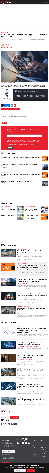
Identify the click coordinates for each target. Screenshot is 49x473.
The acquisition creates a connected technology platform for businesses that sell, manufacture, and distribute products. (31, 392)
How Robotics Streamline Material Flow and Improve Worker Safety (32, 400)
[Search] (43, 2)
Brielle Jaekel (8, 44)
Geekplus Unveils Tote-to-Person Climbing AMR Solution (15, 181)
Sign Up (10, 147)
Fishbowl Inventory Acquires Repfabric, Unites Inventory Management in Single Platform (30, 386)
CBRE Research (23, 283)
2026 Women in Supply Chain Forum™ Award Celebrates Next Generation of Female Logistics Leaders (32, 330)
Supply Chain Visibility (22, 382)
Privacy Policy (12, 145)
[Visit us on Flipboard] (12, 423)
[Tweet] (12, 105)
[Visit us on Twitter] (5, 423)
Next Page (14, 417)
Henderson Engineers (25, 297)
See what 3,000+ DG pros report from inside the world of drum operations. (20, 157)
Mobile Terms (38, 144)
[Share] (5, 105)
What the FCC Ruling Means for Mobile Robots (30, 371)
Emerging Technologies (6, 206)
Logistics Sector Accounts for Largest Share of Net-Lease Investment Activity (19, 165)
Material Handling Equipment (24, 249)
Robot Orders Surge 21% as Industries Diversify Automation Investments (30, 343)
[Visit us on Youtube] (15, 423)
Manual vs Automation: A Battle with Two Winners (7, 216)
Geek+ (21, 312)
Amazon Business (8, 47)
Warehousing (4, 32)
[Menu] (46, 2)
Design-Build (20, 277)
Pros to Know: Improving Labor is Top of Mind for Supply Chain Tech (31, 209)
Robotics (19, 368)
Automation (20, 341)
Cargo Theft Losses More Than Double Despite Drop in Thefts (30, 356)
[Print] (2, 105)
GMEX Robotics (23, 403)
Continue (31, 470)
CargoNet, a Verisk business (26, 359)
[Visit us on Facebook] (2, 423)
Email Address (10, 133)
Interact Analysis (24, 254)
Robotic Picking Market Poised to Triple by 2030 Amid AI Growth (31, 252)
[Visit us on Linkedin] (9, 423)
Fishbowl (22, 390)
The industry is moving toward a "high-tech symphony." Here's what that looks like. (32, 405)
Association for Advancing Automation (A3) (30, 346)
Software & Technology (31, 206)
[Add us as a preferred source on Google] (15, 105)
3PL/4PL (18, 326)
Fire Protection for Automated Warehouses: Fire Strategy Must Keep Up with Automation (32, 295)
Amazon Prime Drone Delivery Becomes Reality (8, 208)
